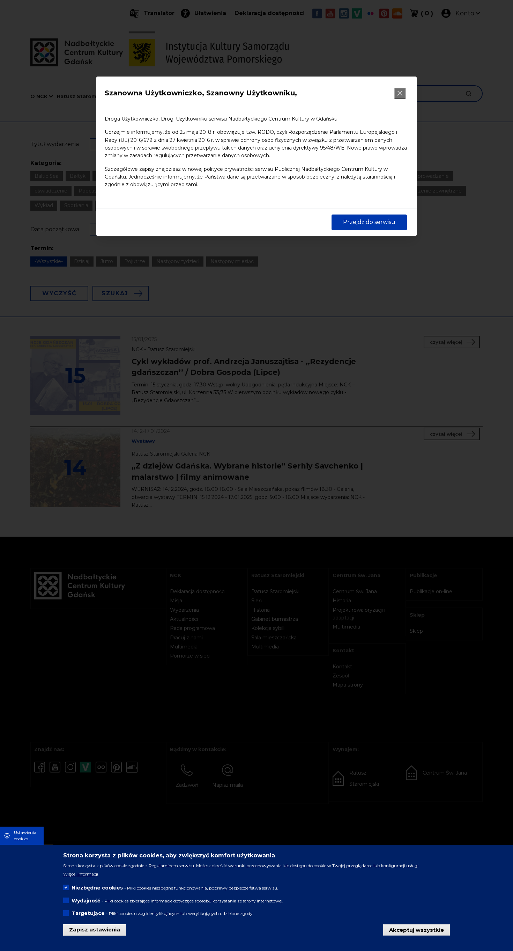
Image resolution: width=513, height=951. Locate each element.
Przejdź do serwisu (369, 222)
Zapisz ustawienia (94, 929)
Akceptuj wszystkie (416, 929)
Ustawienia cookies (25, 835)
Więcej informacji (80, 874)
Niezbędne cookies (97, 888)
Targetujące (88, 913)
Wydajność (86, 900)
